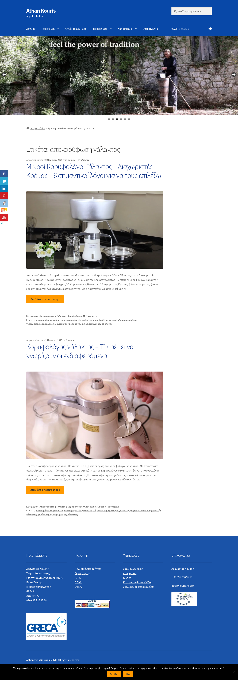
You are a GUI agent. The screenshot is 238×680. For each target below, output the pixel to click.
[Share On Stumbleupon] (4, 210)
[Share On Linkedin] (4, 188)
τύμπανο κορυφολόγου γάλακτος (111, 510)
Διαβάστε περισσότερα (45, 299)
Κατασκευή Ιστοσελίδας (137, 582)
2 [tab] (113, 119)
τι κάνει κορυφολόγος (100, 323)
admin (71, 159)
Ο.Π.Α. (78, 586)
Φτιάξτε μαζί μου (76, 28)
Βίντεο (127, 578)
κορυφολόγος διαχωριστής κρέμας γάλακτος (63, 323)
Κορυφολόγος (74, 316)
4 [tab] (121, 119)
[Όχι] (233, 672)
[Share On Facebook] (4, 173)
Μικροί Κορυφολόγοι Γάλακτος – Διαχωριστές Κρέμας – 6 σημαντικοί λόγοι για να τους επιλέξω (93, 171)
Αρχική (30, 28)
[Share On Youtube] (4, 217)
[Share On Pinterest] (4, 195)
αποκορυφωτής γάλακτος (78, 320)
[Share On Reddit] (4, 203)
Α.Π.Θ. (78, 582)
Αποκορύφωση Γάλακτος (53, 316)
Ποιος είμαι (48, 28)
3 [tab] (117, 119)
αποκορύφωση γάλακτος (49, 320)
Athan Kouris (41, 10)
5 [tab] (125, 119)
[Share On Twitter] (4, 181)
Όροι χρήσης (82, 573)
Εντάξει (114, 674)
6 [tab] (129, 119)
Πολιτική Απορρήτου (88, 568)
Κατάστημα (125, 28)
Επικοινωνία (150, 28)
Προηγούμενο (4, 74)
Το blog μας (100, 28)
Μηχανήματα (90, 316)
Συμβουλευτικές (133, 568)
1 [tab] (109, 119)
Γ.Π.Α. (78, 578)
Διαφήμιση (129, 573)
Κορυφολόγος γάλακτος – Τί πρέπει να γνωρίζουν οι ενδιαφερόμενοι (80, 351)
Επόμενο (233, 74)
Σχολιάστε (83, 159)
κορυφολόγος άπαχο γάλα (107, 320)
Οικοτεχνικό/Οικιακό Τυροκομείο (101, 506)
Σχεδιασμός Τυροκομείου (138, 586)
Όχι (128, 674)
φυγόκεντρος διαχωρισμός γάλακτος (57, 514)
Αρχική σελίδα (37, 128)
